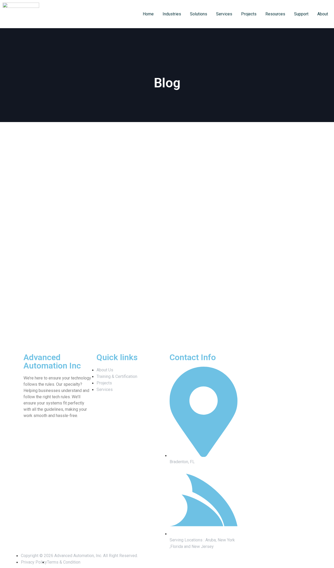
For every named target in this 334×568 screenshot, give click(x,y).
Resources (275, 13)
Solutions (198, 13)
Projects (249, 13)
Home (148, 13)
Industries (172, 13)
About (322, 13)
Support (301, 13)
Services (224, 13)
